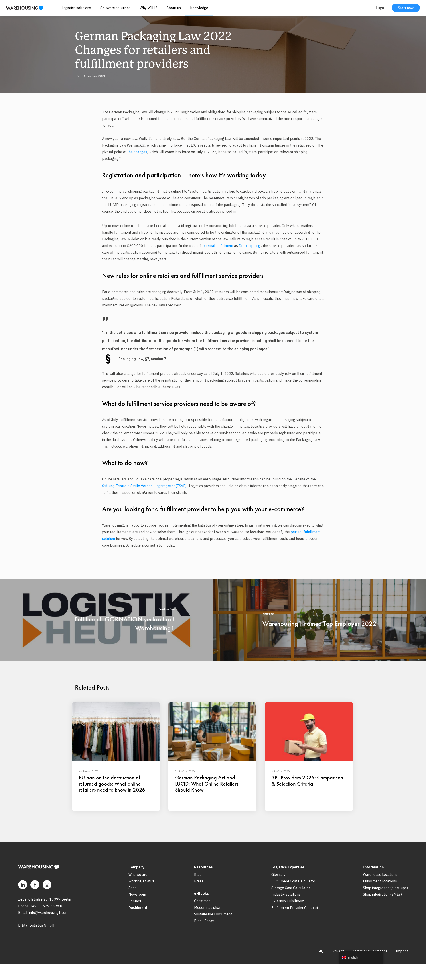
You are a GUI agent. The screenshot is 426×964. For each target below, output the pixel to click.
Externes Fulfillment (287, 901)
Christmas (202, 901)
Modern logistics (207, 907)
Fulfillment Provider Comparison (297, 907)
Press (198, 881)
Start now (406, 8)
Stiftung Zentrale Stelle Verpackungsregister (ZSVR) (144, 486)
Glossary (278, 874)
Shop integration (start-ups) (385, 888)
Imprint (402, 951)
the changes (137, 152)
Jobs (132, 888)
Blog (198, 874)
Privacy (338, 951)
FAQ (320, 951)
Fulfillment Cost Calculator (293, 881)
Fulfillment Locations (380, 881)
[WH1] (23, 9)
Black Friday (204, 921)
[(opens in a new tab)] (106, 620)
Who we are (137, 874)
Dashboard (137, 907)
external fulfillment (217, 245)
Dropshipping (249, 245)
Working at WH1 (141, 881)
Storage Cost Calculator (290, 888)
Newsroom (137, 894)
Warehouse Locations (380, 874)
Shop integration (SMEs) (382, 894)
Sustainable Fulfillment (213, 914)
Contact (134, 901)
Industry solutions (285, 894)
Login (380, 7)
